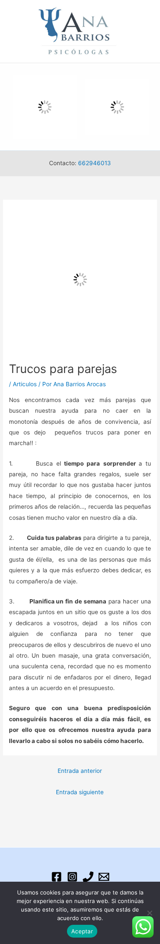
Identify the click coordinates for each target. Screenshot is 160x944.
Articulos (25, 384)
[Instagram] (72, 876)
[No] (149, 913)
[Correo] (104, 876)
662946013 (94, 163)
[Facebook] (56, 876)
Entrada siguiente (80, 792)
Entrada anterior (80, 770)
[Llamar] (88, 876)
